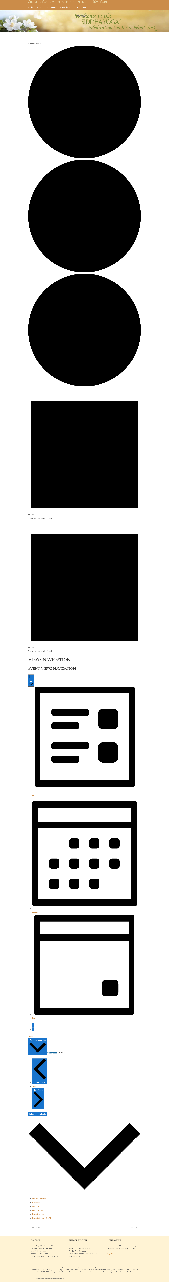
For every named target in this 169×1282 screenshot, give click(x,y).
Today (31, 1036)
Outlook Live (37, 1210)
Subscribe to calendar (37, 1114)
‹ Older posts (35, 1227)
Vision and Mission (76, 1246)
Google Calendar (39, 1198)
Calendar (51, 7)
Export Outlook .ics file (42, 1218)
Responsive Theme (42, 1278)
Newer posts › (134, 1227)
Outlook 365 (37, 1206)
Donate (85, 7)
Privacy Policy (89, 1267)
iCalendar (36, 1202)
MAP (33, 1259)
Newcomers (65, 7)
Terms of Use (77, 1267)
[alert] (84, 454)
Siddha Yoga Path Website (79, 1248)
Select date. (52, 1053)
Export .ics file (38, 1214)
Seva (76, 7)
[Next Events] (33, 1029)
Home (31, 7)
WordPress (60, 1278)
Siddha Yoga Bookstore (78, 1251)
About (39, 7)
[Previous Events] (33, 1025)
